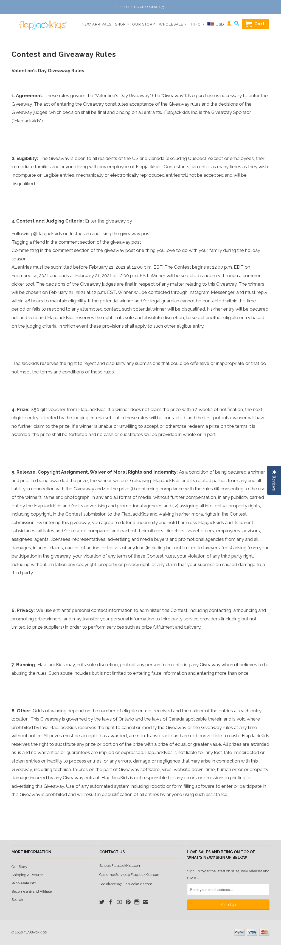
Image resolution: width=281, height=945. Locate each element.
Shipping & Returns (27, 875)
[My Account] (229, 24)
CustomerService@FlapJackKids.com (130, 875)
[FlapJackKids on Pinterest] (128, 901)
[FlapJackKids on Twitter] (101, 901)
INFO (197, 24)
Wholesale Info (24, 883)
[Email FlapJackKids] (145, 901)
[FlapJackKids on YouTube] (119, 901)
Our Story (19, 867)
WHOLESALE (173, 24)
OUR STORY (143, 24)
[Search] (237, 24)
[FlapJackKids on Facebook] (110, 901)
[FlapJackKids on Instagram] (136, 901)
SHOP (122, 24)
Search (17, 900)
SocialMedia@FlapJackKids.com (125, 884)
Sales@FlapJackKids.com (120, 866)
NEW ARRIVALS (96, 24)
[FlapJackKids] (42, 22)
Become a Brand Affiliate (32, 891)
